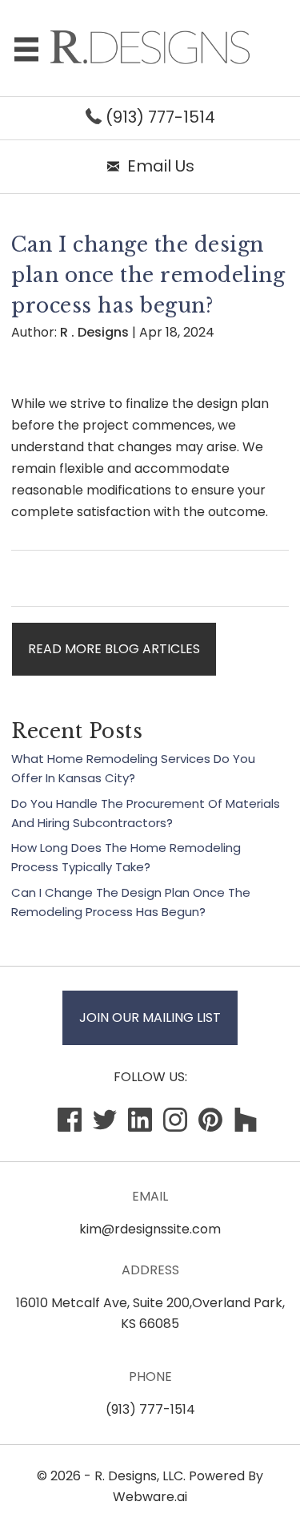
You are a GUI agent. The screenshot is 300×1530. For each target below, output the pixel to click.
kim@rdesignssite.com (150, 1229)
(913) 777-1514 (158, 117)
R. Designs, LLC (138, 1476)
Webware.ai (150, 1497)
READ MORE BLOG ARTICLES (114, 649)
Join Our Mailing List (150, 1017)
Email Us (160, 166)
